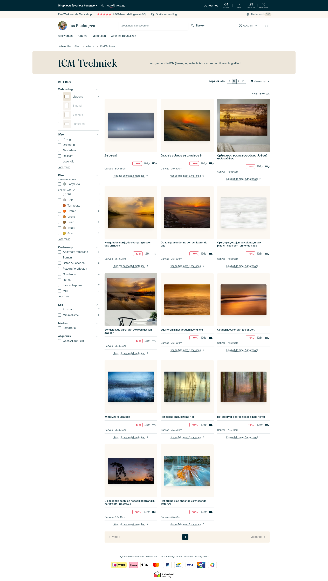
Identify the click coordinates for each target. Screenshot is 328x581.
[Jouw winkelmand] (266, 25)
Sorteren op (258, 81)
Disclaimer (151, 556)
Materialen (99, 36)
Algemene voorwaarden (131, 556)
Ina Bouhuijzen (82, 25)
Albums (82, 36)
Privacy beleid (202, 556)
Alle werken (65, 36)
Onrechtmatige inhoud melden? (176, 556)
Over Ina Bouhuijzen (123, 36)
